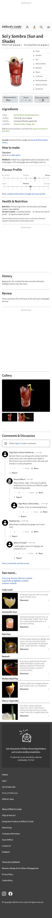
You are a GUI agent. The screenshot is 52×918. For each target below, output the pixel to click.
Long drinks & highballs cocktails (15, 581)
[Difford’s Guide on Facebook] (11, 894)
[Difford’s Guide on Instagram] (5, 894)
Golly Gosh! (7, 590)
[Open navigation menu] (48, 27)
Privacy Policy (7, 874)
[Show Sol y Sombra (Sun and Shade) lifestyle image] (9, 417)
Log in (4, 781)
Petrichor (6, 634)
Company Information (11, 834)
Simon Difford (19, 479)
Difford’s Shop (8, 799)
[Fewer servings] (22, 100)
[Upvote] (10, 468)
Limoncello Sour (9, 612)
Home (5, 774)
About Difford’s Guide (12, 809)
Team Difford (7, 840)
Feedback (6, 852)
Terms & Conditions (11, 862)
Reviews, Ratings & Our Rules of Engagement (20, 868)
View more (24, 600)
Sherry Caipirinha (10, 701)
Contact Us (6, 846)
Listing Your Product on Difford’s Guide (17, 822)
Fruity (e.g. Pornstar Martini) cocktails (17, 578)
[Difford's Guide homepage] (12, 27)
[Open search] (41, 27)
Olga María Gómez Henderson (21, 452)
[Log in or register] (27, 27)
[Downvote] (18, 468)
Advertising (6, 828)
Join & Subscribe (8, 787)
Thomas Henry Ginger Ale (24, 124)
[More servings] (29, 100)
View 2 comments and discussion (15, 563)
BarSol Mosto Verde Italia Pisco (26, 115)
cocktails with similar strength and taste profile (26, 194)
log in (17, 443)
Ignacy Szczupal (20, 543)
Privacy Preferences (10, 793)
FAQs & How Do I (9, 815)
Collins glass (15, 155)
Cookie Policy (7, 880)
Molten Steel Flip (10, 679)
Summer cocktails (9, 583)
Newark (6, 656)
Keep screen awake (42, 98)
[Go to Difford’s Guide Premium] (34, 27)
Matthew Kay (14, 521)
